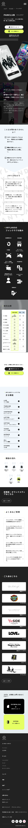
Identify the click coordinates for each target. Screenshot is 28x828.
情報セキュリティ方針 (7, 817)
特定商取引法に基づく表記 (8, 812)
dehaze (25, 3)
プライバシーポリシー (16, 807)
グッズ (3, 763)
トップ (5, 8)
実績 (3, 779)
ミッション (4, 747)
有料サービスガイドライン (21, 812)
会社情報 (4, 750)
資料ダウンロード (6, 799)
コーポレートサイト (6, 743)
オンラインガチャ (6, 768)
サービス (11, 8)
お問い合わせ (5, 795)
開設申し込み (5, 802)
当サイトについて (6, 807)
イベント (4, 765)
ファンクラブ (5, 760)
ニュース (4, 774)
